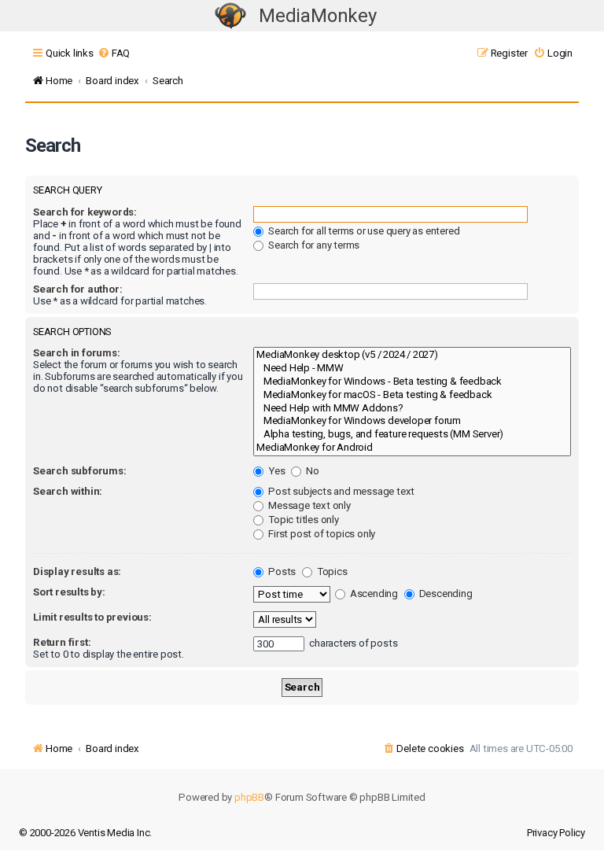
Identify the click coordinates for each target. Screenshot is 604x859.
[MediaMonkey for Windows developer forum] (412, 421)
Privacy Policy (556, 833)
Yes (275, 471)
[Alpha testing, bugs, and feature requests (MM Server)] (412, 434)
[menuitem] (114, 53)
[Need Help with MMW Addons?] (412, 408)
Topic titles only (302, 519)
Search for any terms (312, 245)
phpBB (249, 797)
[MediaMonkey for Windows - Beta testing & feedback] (412, 382)
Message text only (308, 505)
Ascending (373, 593)
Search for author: (77, 289)
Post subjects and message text (340, 491)
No (311, 471)
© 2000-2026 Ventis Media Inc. (85, 833)
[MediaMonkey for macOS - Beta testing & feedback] (412, 395)
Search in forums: (76, 353)
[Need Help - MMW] (412, 368)
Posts (281, 571)
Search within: (67, 491)
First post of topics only (320, 534)
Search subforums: (80, 471)
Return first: (61, 642)
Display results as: (77, 571)
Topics (331, 571)
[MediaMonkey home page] (230, 16)
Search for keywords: (85, 212)
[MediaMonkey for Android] (412, 448)
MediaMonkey (318, 16)
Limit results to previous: (92, 617)
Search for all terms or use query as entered (362, 231)
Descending (445, 593)
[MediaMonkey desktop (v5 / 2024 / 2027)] (412, 355)
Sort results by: (69, 592)
